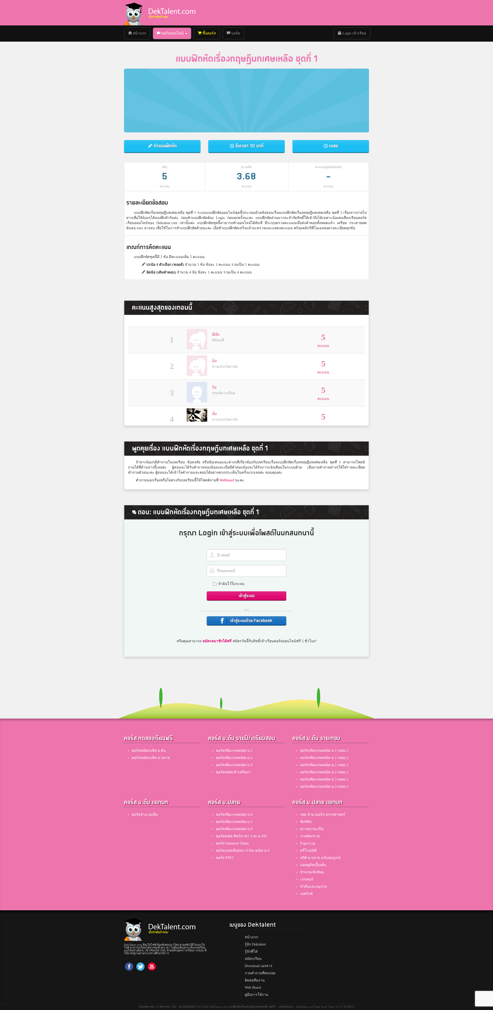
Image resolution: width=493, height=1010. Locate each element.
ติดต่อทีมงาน (255, 980)
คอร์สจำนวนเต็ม (145, 814)
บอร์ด (235, 33)
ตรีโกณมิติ (308, 850)
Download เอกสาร (258, 966)
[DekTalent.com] (133, 12)
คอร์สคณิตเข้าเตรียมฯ (233, 772)
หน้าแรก (141, 33)
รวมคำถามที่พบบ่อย (260, 973)
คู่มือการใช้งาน (256, 995)
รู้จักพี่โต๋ (251, 951)
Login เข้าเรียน (354, 33)
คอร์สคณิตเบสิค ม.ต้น (149, 750)
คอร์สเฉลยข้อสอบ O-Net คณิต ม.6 (242, 850)
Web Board (253, 987)
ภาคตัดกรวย (310, 836)
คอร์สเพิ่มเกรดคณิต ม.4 (234, 814)
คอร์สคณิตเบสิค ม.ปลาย (151, 758)
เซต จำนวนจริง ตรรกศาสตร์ (322, 814)
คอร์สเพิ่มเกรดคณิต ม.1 (234, 750)
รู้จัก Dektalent (255, 944)
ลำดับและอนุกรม (313, 886)
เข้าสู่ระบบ (246, 595)
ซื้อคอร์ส (209, 33)
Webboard (227, 480)
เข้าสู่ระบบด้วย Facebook (250, 620)
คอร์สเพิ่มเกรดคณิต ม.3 (234, 765)
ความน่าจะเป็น (312, 829)
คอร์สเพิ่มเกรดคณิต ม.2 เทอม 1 (324, 765)
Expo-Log (307, 843)
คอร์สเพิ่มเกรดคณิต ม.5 (234, 822)
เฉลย (333, 146)
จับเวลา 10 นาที (248, 146)
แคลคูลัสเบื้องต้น (313, 865)
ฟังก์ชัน (306, 822)
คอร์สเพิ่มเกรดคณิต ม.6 (234, 829)
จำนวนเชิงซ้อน (312, 872)
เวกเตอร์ (306, 879)
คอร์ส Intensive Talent (232, 843)
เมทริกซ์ (306, 894)
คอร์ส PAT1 (225, 858)
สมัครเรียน (253, 959)
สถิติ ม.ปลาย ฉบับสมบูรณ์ (320, 858)
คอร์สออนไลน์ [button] (172, 33)
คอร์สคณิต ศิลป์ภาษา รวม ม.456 (241, 836)
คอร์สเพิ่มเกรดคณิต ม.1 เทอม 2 (324, 758)
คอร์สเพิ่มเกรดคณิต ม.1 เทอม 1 (324, 750)
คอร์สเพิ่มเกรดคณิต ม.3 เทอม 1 (324, 779)
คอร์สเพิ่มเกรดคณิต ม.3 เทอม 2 (324, 786)
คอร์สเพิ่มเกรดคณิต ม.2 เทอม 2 (324, 772)
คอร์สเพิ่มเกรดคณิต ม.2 (234, 758)
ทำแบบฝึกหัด (165, 146)
